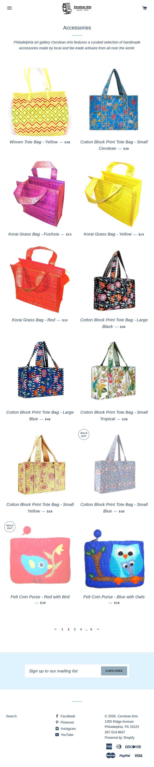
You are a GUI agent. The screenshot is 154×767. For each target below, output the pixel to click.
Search (11, 716)
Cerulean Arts (128, 716)
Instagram (68, 729)
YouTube (66, 735)
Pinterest (67, 722)
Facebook (67, 716)
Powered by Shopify (120, 738)
